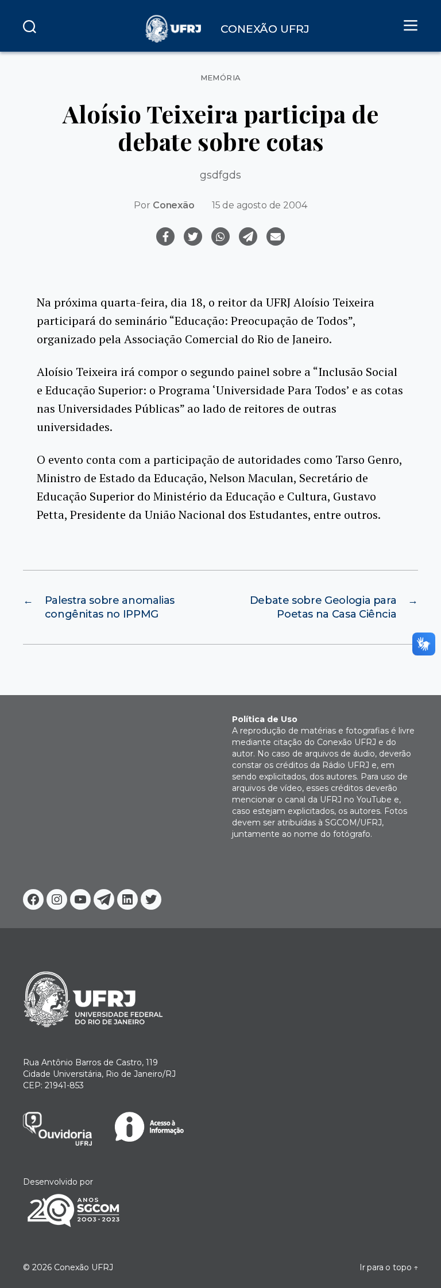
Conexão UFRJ (83, 1267)
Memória (220, 77)
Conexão (174, 205)
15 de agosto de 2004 (259, 205)
